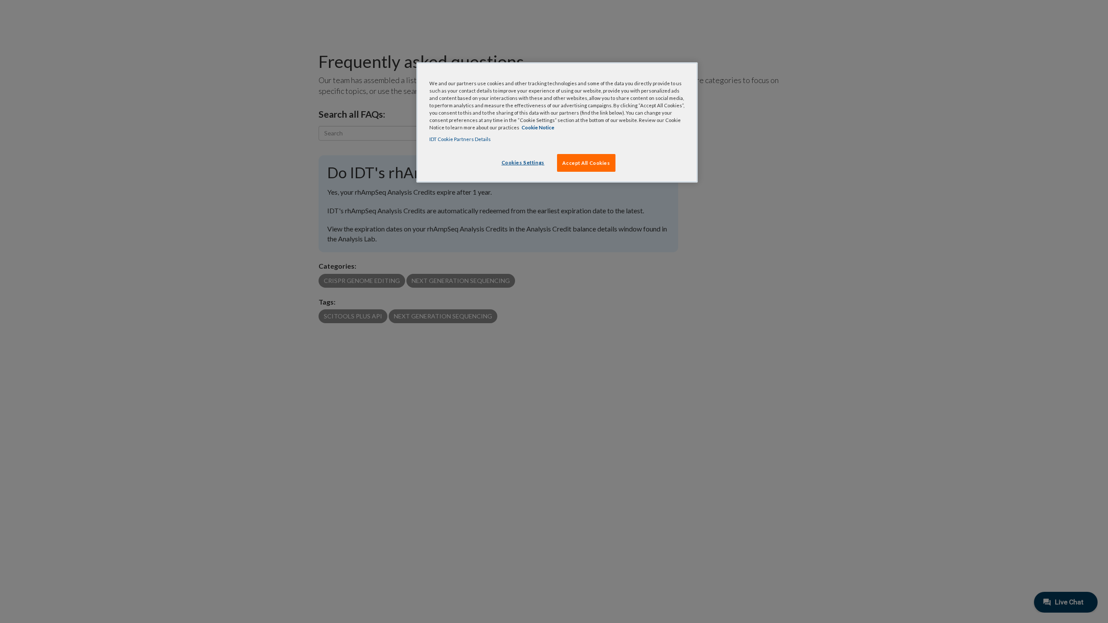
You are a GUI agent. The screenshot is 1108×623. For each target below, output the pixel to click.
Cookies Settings (523, 162)
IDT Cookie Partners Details (460, 139)
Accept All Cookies (586, 163)
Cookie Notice (538, 127)
